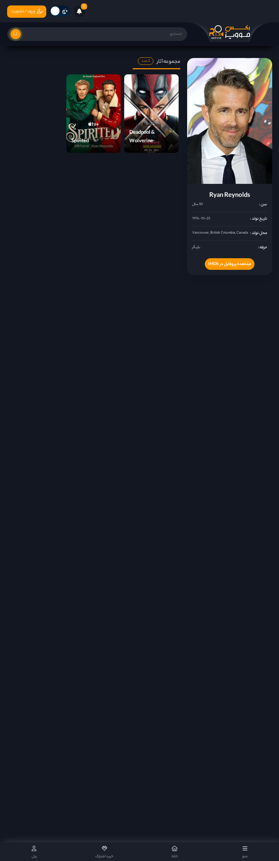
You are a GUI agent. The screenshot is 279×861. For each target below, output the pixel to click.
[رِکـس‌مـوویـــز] (229, 32)
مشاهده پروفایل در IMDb (229, 264)
